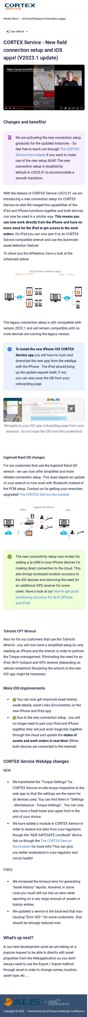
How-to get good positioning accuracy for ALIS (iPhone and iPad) (47, 597)
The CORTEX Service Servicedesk (44, 495)
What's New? (11, 18)
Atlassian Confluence (72, 1011)
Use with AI (17, 31)
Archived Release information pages (44, 18)
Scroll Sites (49, 1011)
